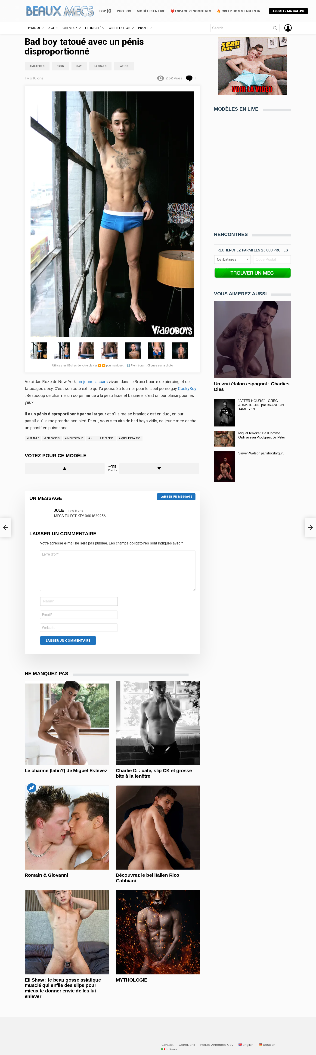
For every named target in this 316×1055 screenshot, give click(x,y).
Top (105, 11)
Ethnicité (93, 28)
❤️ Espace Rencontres (190, 11)
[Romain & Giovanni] (67, 828)
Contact (167, 1045)
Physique (33, 28)
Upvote (65, 468)
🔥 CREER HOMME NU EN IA (238, 11)
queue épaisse (130, 438)
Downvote (159, 468)
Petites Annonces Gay (216, 1045)
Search (275, 29)
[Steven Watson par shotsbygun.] (224, 466)
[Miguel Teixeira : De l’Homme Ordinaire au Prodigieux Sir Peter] (224, 439)
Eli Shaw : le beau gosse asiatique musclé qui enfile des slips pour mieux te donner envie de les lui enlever (63, 988)
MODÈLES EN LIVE (151, 11)
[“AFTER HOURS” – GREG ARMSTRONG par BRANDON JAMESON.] (224, 413)
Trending (31, 787)
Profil (143, 28)
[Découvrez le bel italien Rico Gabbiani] (158, 828)
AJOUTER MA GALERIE (288, 11)
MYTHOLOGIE (131, 979)
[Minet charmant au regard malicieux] (5, 527)
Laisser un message (176, 497)
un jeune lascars (92, 381)
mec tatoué (75, 438)
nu (92, 438)
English (247, 1045)
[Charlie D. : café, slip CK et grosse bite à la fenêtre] (158, 723)
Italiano (171, 1049)
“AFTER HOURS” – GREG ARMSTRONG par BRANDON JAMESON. (261, 405)
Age (51, 28)
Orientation (120, 28)
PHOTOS (124, 11)
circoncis (53, 438)
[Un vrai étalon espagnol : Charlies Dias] (252, 339)
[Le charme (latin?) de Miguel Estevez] (67, 723)
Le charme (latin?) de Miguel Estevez (66, 770)
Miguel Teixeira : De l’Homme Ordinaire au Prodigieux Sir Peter (261, 435)
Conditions (187, 1045)
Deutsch (268, 1045)
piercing (108, 438)
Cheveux (70, 28)
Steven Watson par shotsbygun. (261, 453)
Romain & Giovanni (46, 875)
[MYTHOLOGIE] (158, 932)
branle (34, 438)
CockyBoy (187, 388)
